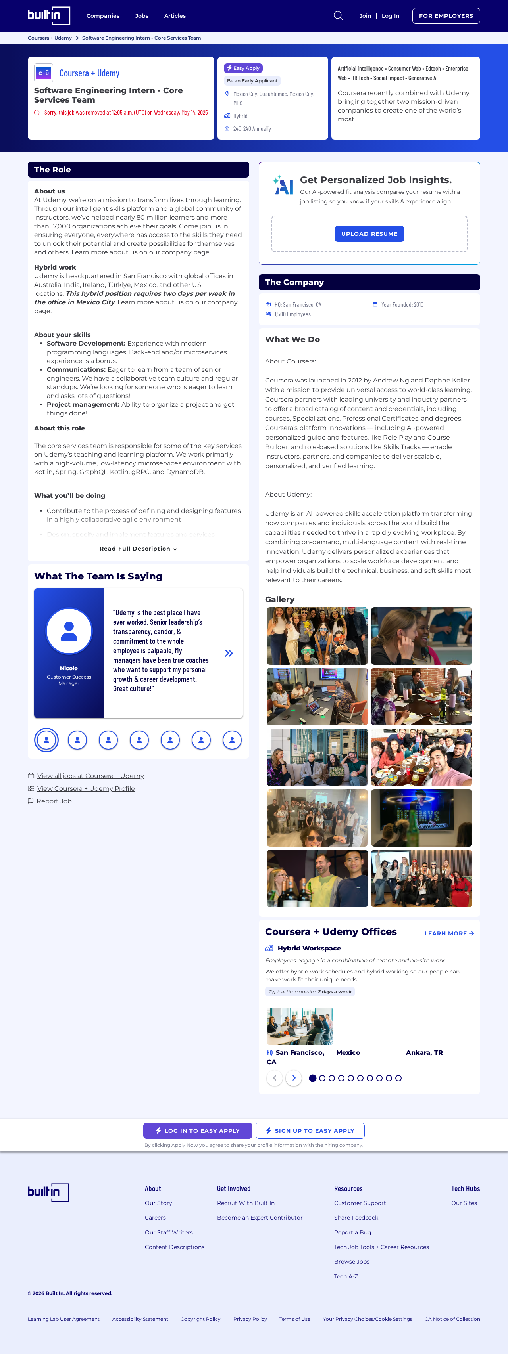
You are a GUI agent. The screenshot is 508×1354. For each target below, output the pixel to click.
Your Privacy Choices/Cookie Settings (367, 1319)
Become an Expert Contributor (260, 1217)
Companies (103, 15)
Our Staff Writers (169, 1232)
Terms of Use (294, 1319)
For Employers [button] (446, 15)
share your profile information (266, 1145)
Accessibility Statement (140, 1319)
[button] (46, 740)
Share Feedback (356, 1217)
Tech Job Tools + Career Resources (381, 1247)
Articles (175, 15)
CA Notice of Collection (452, 1319)
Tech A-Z (346, 1276)
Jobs (141, 15)
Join (365, 15)
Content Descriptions (174, 1247)
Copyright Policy (201, 1319)
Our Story (158, 1203)
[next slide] (294, 1078)
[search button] (338, 15)
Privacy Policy (250, 1319)
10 (399, 1079)
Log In (391, 15)
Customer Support (360, 1203)
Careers (155, 1217)
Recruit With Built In (246, 1203)
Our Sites (464, 1203)
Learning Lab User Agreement (64, 1319)
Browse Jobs (351, 1261)
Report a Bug (352, 1232)
